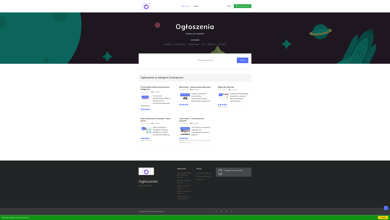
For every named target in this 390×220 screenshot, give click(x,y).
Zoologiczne (167, 44)
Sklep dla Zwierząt (226, 87)
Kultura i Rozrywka (179, 44)
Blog (229, 6)
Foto (203, 44)
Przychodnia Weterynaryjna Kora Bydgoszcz (155, 88)
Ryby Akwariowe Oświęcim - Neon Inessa (156, 119)
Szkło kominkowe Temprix (183, 187)
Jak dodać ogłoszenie (204, 173)
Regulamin (200, 179)
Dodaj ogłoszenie (243, 6)
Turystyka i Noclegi (193, 44)
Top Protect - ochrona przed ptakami (191, 119)
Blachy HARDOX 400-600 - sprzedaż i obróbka (184, 175)
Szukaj (242, 60)
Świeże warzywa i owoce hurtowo (183, 198)
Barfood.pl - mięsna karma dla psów (195, 87)
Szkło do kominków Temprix (184, 182)
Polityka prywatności (203, 176)
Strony (196, 6)
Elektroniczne (211, 44)
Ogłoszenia (185, 6)
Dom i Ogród (222, 44)
